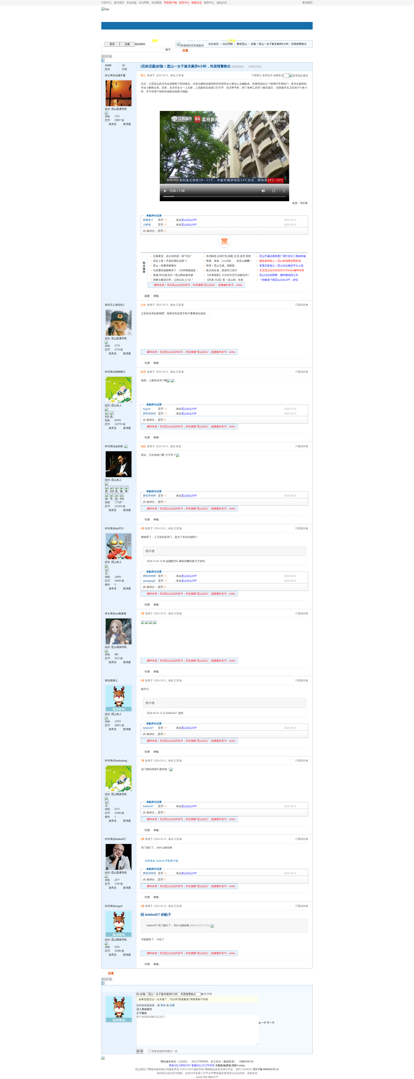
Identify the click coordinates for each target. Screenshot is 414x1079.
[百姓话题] (149, 66)
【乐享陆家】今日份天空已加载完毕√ (227, 275)
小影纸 (147, 224)
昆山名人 (116, 405)
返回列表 (107, 56)
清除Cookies (238, 1065)
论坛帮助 (144, 2)
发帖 (179, 50)
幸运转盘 (131, 2)
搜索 (182, 49)
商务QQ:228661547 (179, 1065)
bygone (147, 408)
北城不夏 (120, 75)
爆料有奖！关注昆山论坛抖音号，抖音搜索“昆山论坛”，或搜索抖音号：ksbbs (198, 284)
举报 (156, 295)
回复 (185, 50)
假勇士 (114, 680)
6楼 (142, 680)
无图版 (219, 1065)
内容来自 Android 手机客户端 (161, 860)
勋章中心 (209, 2)
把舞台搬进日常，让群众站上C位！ (173, 279)
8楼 (142, 839)
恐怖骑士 (120, 371)
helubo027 (148, 727)
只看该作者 (301, 304)
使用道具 (267, 75)
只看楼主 (256, 75)
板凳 (143, 371)
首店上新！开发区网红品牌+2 (170, 260)
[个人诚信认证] (126, 446)
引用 (147, 362)
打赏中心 (106, 2)
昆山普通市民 (119, 109)
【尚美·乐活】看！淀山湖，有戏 (224, 279)
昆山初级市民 (119, 647)
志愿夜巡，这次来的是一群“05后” (172, 256)
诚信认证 (221, 2)
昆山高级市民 (119, 794)
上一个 (262, 1022)
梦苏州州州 (149, 413)
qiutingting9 (149, 580)
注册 (127, 44)
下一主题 (304, 67)
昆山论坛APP (189, 219)
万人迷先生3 (117, 304)
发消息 (127, 124)
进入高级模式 (144, 1009)
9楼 (142, 906)
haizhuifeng (121, 760)
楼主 (143, 75)
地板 (143, 446)
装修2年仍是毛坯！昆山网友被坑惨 (173, 275)
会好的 (119, 446)
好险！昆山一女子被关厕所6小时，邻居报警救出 (279, 43)
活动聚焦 (156, 2)
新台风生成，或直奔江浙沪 (221, 270)
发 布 (140, 1051)
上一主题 (300, 67)
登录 (112, 44)
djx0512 (119, 528)
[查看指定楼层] (298, 76)
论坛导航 (228, 43)
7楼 (142, 760)
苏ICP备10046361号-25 (266, 1069)
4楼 (142, 528)
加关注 (112, 124)
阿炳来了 (148, 219)
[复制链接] (238, 66)
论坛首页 (213, 43)
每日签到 (119, 2)
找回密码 (140, 44)
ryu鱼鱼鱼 (120, 613)
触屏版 (227, 1065)
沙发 (143, 304)
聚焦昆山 (242, 43)
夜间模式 (307, 2)
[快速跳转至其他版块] (190, 45)
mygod (118, 906)
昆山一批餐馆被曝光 (164, 265)
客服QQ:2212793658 (202, 1065)
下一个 (270, 1022)
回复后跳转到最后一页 (164, 1051)
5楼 (142, 613)
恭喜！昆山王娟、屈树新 (220, 265)
